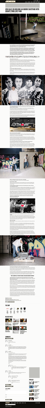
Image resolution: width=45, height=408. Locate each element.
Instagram (16, 300)
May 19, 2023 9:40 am (10, 371)
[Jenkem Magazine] (10, 1)
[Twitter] (34, 0)
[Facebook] (33, 0)
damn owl (17, 46)
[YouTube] (37, 0)
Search (5, 404)
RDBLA (16, 215)
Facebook (17, 299)
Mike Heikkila (10, 298)
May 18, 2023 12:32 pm (10, 341)
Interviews (12, 301)
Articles (9, 301)
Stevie (24, 285)
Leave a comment (7, 388)
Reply (9, 349)
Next (11, 338)
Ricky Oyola (16, 286)
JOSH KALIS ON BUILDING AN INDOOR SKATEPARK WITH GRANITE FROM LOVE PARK (22, 10)
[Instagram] (35, 0)
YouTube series (27, 51)
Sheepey (13, 215)
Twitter (20, 300)
